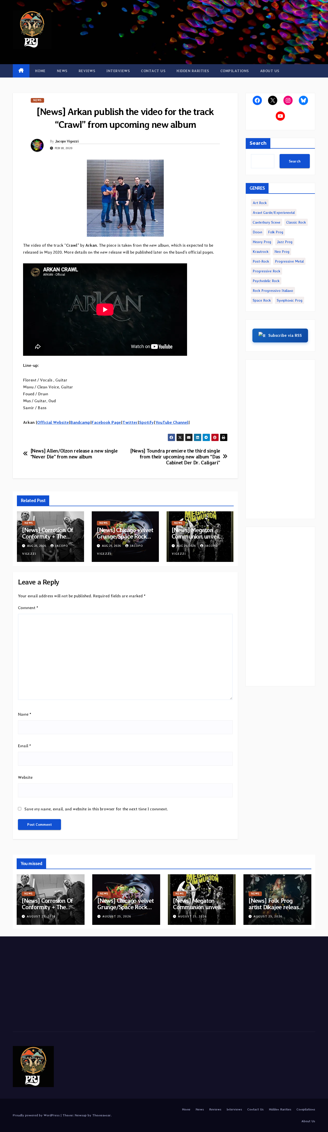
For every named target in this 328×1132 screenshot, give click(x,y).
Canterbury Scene (266, 222)
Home (40, 71)
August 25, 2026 (41, 916)
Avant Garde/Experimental (274, 212)
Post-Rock (261, 261)
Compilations (234, 71)
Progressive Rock (266, 271)
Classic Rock (296, 222)
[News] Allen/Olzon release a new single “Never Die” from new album (74, 454)
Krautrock (261, 252)
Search (258, 143)
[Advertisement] (280, 439)
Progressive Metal (289, 261)
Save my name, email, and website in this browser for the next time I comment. (96, 809)
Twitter (130, 422)
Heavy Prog (262, 242)
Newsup (81, 1115)
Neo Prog (281, 252)
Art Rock (260, 203)
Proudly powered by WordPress (37, 1115)
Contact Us (153, 71)
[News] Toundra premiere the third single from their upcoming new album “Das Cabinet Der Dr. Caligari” (175, 457)
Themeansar (101, 1115)
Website (25, 777)
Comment (28, 607)
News (62, 71)
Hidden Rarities (193, 71)
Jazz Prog (284, 242)
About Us (269, 71)
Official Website (53, 422)
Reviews (87, 71)
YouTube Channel (171, 422)
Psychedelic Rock (266, 281)
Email (24, 745)
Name (24, 714)
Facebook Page (106, 422)
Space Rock (262, 300)
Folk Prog (275, 232)
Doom (257, 232)
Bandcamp (80, 422)
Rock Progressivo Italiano (273, 291)
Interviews (118, 71)
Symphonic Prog (289, 300)
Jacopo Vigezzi (67, 141)
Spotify (146, 422)
